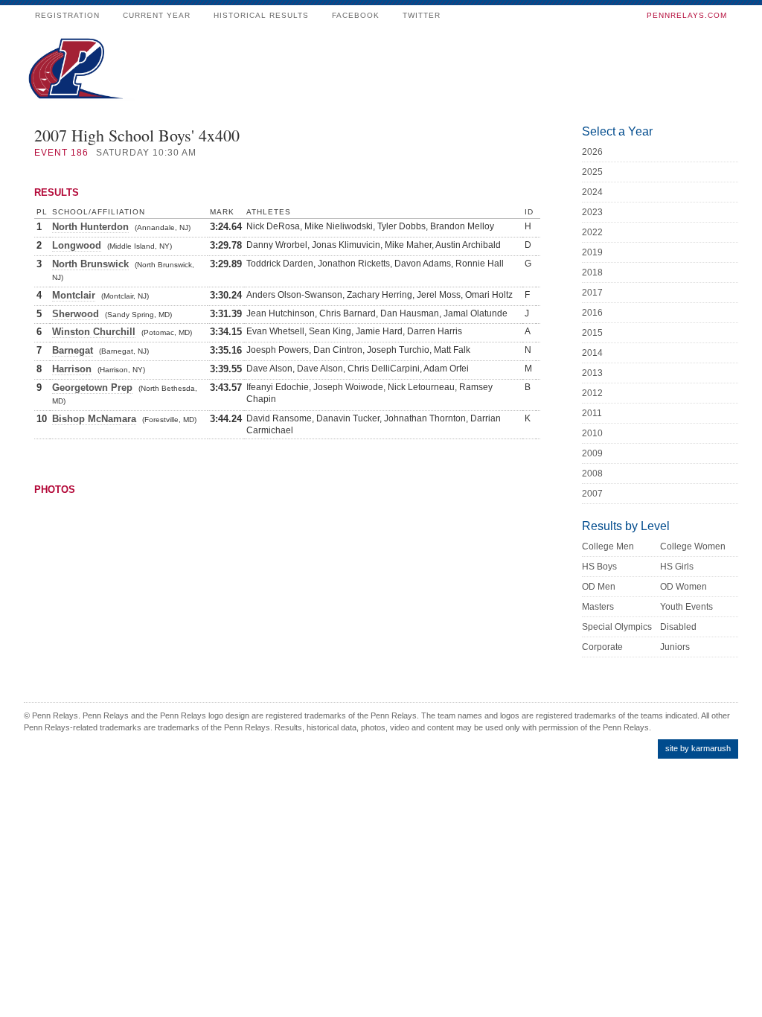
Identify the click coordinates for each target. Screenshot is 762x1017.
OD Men (598, 586)
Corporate (602, 647)
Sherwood (75, 313)
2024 (592, 192)
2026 (592, 152)
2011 (592, 413)
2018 (592, 272)
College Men (608, 546)
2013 (592, 373)
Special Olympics (617, 627)
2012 (592, 393)
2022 (592, 232)
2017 (592, 292)
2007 (592, 493)
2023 (592, 212)
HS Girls (677, 566)
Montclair (73, 295)
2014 (592, 353)
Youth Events (686, 607)
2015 (592, 333)
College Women (693, 546)
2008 (592, 473)
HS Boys (599, 566)
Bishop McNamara (94, 418)
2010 (592, 433)
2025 (592, 172)
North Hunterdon (90, 226)
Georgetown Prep (92, 387)
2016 (592, 312)
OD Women (683, 586)
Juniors (675, 647)
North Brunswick (90, 264)
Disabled (678, 627)
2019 (592, 252)
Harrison (72, 368)
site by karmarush (698, 748)
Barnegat (72, 350)
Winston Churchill (93, 331)
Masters (598, 607)
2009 (592, 453)
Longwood (76, 245)
